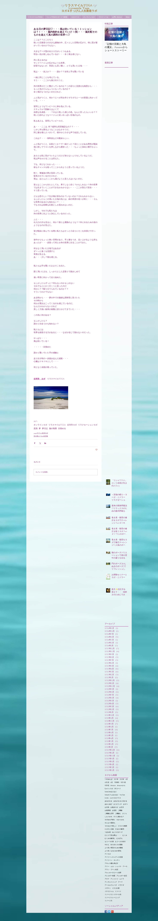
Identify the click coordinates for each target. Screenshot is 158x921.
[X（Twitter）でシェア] (40, 443)
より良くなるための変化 (113, 851)
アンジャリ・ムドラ (117, 879)
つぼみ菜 (108, 832)
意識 (36, 429)
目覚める (62, 429)
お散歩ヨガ (114, 807)
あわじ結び (108, 804)
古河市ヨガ (72, 425)
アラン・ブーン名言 (111, 870)
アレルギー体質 (110, 876)
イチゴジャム (109, 891)
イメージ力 (108, 901)
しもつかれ (108, 817)
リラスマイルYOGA (57, 425)
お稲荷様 (108, 810)
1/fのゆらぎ (109, 779)
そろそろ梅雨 (122, 826)
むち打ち (120, 838)
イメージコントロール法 (113, 894)
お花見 (114, 810)
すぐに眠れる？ (119, 817)
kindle (107, 798)
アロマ (107, 879)
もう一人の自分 (120, 842)
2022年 (122, 779)
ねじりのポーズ (117, 832)
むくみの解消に (110, 838)
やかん (107, 845)
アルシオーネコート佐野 (113, 873)
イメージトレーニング (112, 898)
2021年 (116, 779)
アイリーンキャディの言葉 (114, 857)
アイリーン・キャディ (112, 860)
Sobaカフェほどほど (111, 795)
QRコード (117, 789)
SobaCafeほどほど (111, 792)
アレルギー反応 (122, 876)
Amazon (113, 786)
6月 (111, 782)
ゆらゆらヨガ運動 (116, 845)
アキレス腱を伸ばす (111, 863)
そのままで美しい (111, 826)
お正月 (121, 807)
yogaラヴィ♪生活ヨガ (41, 433)
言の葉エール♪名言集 (41, 436)
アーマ (120, 882)
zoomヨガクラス (115, 798)
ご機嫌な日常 (109, 814)
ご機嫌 (120, 810)
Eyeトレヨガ (109, 789)
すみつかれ (120, 820)
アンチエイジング (111, 882)
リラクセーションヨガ (87, 425)
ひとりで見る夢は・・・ (113, 835)
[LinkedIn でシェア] (45, 443)
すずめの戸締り (110, 820)
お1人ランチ (118, 804)
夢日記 (45, 429)
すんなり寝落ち (110, 823)
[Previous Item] (108, 34)
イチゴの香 (116, 888)
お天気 (107, 807)
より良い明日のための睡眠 (114, 848)
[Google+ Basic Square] (112, 911)
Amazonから (121, 786)
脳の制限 (53, 429)
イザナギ (121, 885)
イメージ (118, 891)
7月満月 (116, 782)
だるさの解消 (119, 829)
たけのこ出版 (109, 829)
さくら (124, 814)
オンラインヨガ (40, 425)
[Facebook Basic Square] (106, 911)
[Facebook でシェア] (35, 443)
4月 (126, 779)
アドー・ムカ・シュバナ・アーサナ (116, 866)
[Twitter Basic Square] (109, 911)
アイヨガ (108, 854)
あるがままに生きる (120, 801)
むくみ (125, 835)
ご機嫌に (118, 814)
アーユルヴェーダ (111, 885)
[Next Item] (125, 34)
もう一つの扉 (109, 842)
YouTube (122, 795)
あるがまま (108, 801)
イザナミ (108, 888)
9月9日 (107, 786)
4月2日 (107, 782)
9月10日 (123, 782)
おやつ (125, 804)
